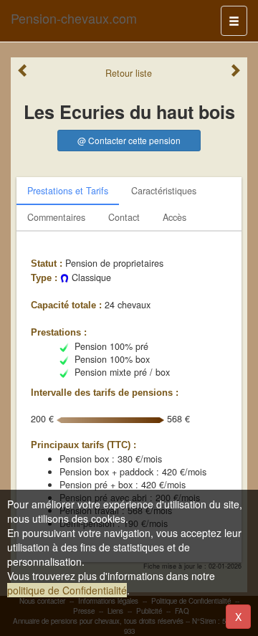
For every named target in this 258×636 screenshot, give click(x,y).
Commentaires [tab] (56, 217)
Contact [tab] (124, 217)
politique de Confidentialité (67, 590)
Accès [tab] (174, 217)
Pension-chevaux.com (74, 18)
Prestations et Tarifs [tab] (67, 190)
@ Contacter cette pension (129, 140)
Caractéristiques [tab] (163, 190)
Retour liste (128, 73)
